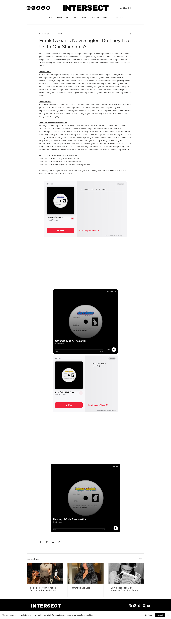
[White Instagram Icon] (130, 606)
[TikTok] (38, 8)
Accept (160, 615)
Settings (148, 615)
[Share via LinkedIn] (52, 542)
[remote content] (85, 209)
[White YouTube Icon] (149, 606)
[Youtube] (48, 8)
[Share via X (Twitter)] (46, 542)
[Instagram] (29, 8)
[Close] (167, 615)
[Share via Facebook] (40, 542)
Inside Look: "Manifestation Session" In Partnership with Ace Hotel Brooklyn (43, 589)
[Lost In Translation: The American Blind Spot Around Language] (126, 573)
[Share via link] (59, 542)
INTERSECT (85, 8)
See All (141, 559)
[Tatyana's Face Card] (85, 573)
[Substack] (43, 8)
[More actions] (130, 33)
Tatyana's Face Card (80, 588)
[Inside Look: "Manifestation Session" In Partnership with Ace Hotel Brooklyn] (45, 573)
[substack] (144, 606)
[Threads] (33, 8)
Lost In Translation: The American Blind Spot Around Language (125, 589)
